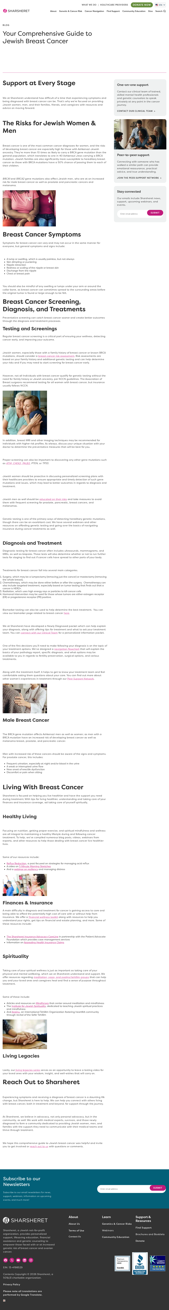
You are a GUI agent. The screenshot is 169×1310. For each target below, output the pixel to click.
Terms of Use (76, 1230)
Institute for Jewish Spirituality (29, 1006)
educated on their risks (53, 499)
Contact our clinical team (135, 111)
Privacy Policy (11, 1284)
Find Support (144, 1227)
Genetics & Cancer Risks (117, 1223)
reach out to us (39, 1146)
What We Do (89, 5)
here (66, 613)
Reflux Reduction (16, 863)
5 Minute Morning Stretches (35, 866)
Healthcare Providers (114, 5)
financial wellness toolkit (43, 917)
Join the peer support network (138, 178)
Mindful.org (42, 1003)
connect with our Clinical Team (39, 632)
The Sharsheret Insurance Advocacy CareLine (32, 936)
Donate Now (142, 4)
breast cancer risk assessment (56, 356)
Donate (140, 1240)
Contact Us (75, 1236)
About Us (74, 1223)
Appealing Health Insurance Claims (44, 942)
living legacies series (27, 1070)
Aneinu (16, 1012)
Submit (155, 213)
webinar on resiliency (26, 869)
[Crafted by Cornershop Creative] (4, 1300)
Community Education (115, 1237)
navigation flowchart (66, 649)
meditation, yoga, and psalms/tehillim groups (61, 977)
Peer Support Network (80, 678)
